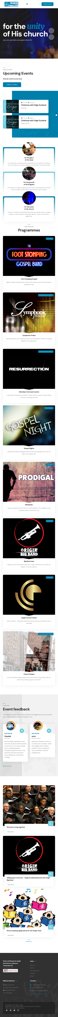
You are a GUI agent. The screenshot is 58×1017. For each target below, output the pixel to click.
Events (32, 968)
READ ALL (29, 941)
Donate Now (47, 4)
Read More (11, 831)
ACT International (7, 993)
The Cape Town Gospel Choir (10, 987)
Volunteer (32, 973)
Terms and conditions (11, 1008)
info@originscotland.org (39, 985)
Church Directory (34, 970)
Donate (32, 976)
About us (32, 965)
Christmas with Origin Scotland (33, 105)
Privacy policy (21, 1008)
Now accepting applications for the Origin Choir (24, 931)
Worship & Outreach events (29, 392)
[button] (51, 31)
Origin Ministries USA (9, 990)
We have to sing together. (16, 827)
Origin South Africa (9, 985)
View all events (12, 84)
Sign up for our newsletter (37, 994)
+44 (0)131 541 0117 (38, 987)
